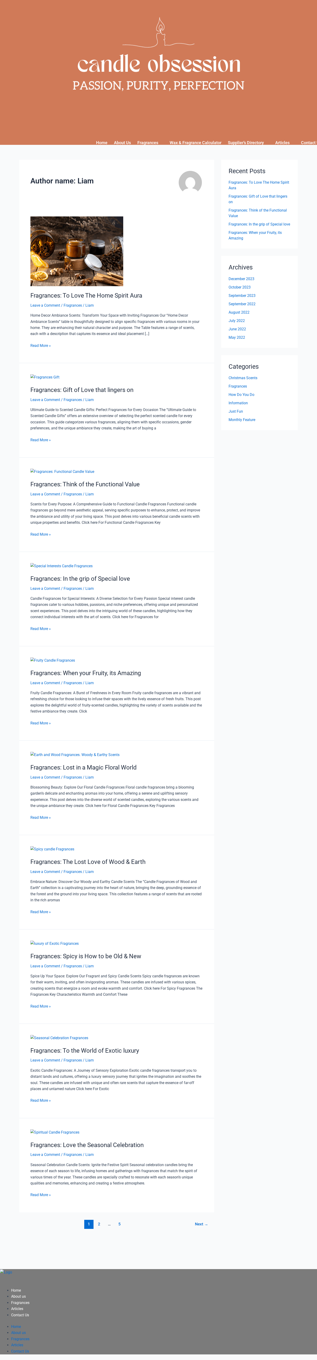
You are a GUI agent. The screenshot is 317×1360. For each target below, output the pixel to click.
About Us (122, 143)
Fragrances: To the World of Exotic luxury (84, 1050)
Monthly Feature (242, 420)
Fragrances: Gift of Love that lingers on (81, 389)
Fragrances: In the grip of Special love (80, 578)
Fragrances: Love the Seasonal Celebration (87, 1144)
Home (101, 143)
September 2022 (242, 304)
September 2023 (242, 295)
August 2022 (239, 312)
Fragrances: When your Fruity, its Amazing (85, 673)
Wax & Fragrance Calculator (195, 143)
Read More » (40, 345)
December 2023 (241, 279)
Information (238, 403)
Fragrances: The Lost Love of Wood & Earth (88, 861)
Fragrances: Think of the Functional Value (85, 484)
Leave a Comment (45, 305)
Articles (282, 143)
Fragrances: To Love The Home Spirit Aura (86, 295)
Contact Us (20, 1315)
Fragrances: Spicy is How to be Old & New (85, 956)
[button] (150, 143)
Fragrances (147, 143)
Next (201, 1224)
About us (18, 1296)
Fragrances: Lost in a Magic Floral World (83, 767)
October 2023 (240, 287)
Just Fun (236, 411)
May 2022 (237, 337)
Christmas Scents (243, 378)
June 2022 (237, 329)
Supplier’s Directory (246, 143)
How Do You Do (241, 394)
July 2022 (237, 320)
